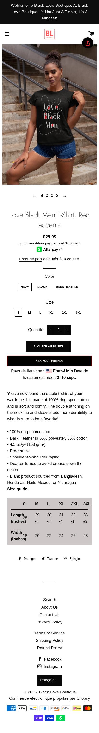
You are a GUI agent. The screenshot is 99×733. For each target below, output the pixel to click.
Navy (25, 287)
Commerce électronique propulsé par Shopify (49, 698)
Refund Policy (49, 648)
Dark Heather (67, 287)
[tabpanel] (49, 114)
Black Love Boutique (57, 692)
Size (50, 302)
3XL (78, 312)
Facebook (52, 659)
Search (49, 600)
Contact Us (49, 614)
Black (42, 287)
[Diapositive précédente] (34, 196)
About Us (49, 607)
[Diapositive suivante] (64, 196)
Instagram (52, 666)
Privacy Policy (49, 622)
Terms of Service (49, 633)
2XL (64, 312)
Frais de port (30, 259)
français (47, 680)
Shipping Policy (49, 640)
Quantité (35, 330)
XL (51, 312)
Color (49, 276)
